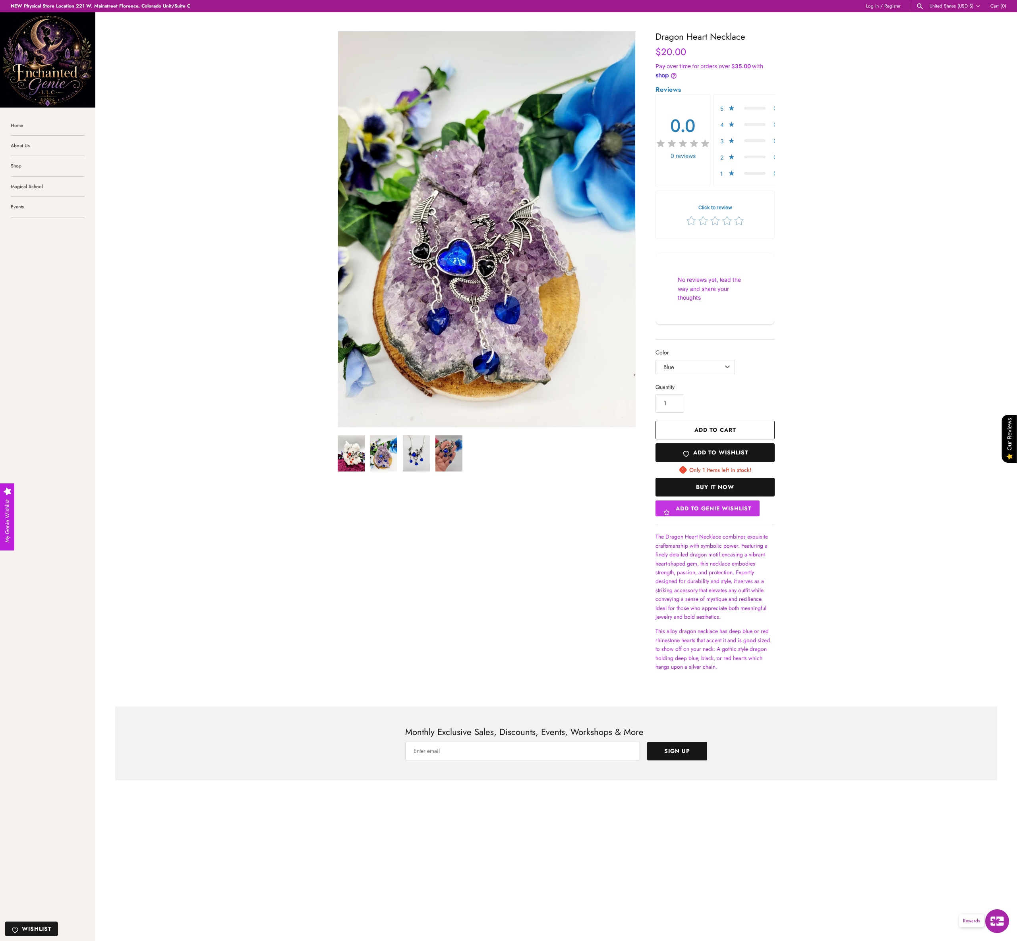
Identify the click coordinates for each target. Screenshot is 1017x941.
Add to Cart (715, 430)
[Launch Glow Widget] (997, 921)
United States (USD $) (952, 6)
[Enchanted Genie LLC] (47, 60)
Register (892, 5)
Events (17, 206)
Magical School (27, 186)
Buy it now (715, 487)
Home (17, 125)
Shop (16, 165)
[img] (683, 143)
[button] (354, 229)
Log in (872, 5)
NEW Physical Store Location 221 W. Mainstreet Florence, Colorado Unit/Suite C (100, 5)
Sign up (677, 751)
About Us (20, 145)
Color (662, 352)
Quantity (665, 387)
